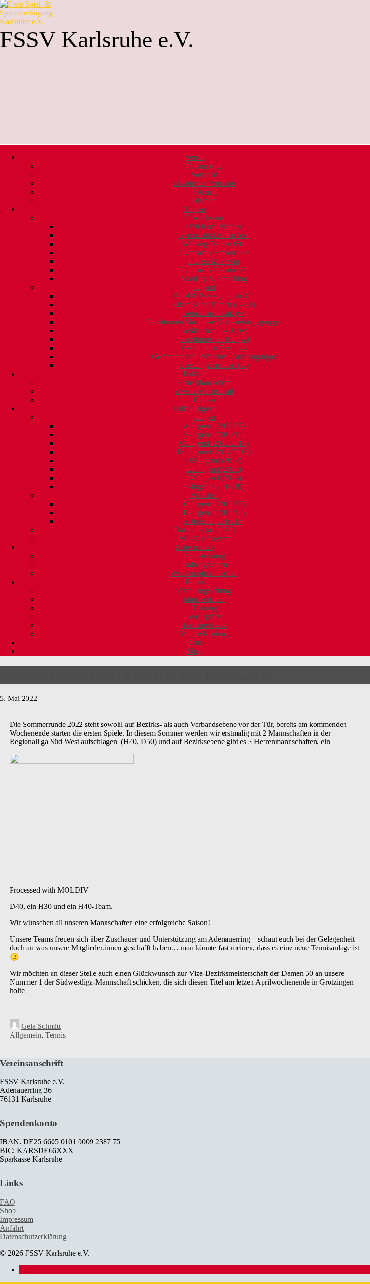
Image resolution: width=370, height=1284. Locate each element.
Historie (204, 200)
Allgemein (25, 1035)
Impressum (16, 1219)
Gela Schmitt (41, 1026)
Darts (194, 642)
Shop (195, 651)
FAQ (7, 1202)
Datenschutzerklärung (33, 1236)
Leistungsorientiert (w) (214, 365)
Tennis (55, 1035)
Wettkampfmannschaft (204, 573)
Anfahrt (12, 1228)
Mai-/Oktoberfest (204, 538)
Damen (204, 400)
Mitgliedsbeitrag (204, 634)
